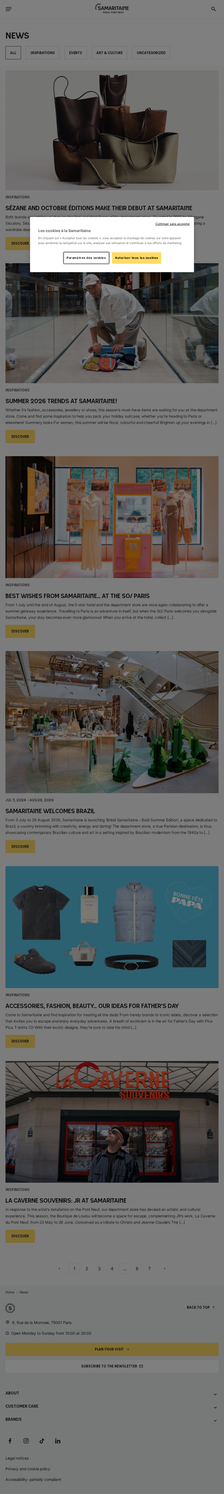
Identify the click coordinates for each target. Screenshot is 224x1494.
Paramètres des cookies (86, 257)
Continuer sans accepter (172, 224)
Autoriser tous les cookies (136, 257)
